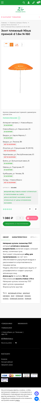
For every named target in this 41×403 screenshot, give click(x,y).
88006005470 (22, 323)
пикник (27, 296)
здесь (17, 400)
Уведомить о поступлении (16, 224)
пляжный (19, 296)
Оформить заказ (7, 365)
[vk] (16, 343)
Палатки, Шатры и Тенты (18, 23)
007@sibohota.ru (7, 338)
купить (6, 298)
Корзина (4, 359)
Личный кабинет (7, 362)
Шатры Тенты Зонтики (9, 25)
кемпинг (26, 293)
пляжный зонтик (17, 298)
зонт (12, 296)
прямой (28, 298)
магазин (6, 296)
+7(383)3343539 (6, 328)
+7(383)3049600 (6, 323)
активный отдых (15, 293)
